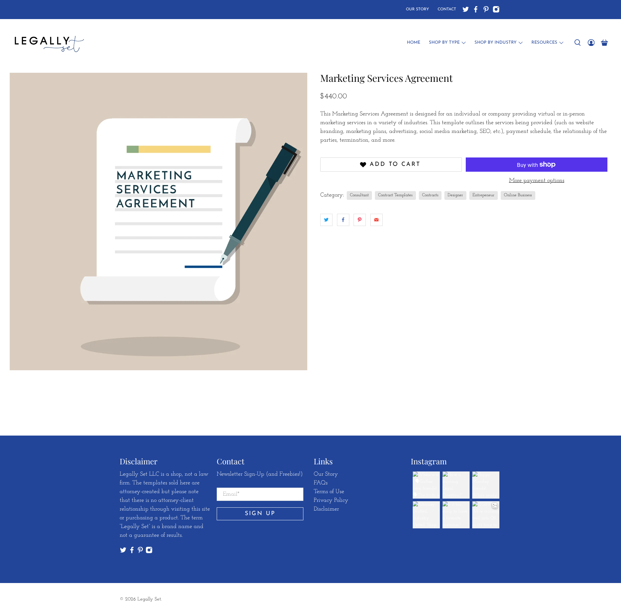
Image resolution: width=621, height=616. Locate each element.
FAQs (321, 483)
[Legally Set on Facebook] (475, 9)
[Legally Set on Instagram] (496, 9)
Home (413, 42)
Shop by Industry (495, 42)
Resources (544, 42)
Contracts (430, 195)
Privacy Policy (331, 500)
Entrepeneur (484, 195)
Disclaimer (326, 509)
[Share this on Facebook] (343, 220)
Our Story (417, 9)
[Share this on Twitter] (326, 220)
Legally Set (149, 599)
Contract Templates (395, 195)
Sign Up (260, 514)
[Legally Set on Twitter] (465, 9)
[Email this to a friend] (376, 220)
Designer (455, 195)
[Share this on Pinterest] (360, 220)
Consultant (359, 195)
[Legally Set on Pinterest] (486, 9)
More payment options (536, 181)
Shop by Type (444, 42)
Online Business (518, 195)
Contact (447, 9)
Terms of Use (329, 492)
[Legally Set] (48, 42)
